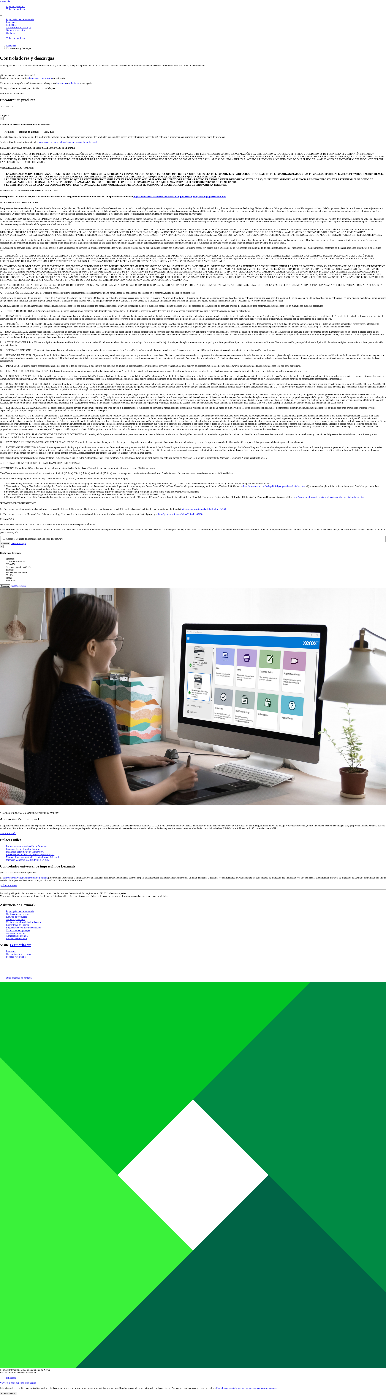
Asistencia (11, 45)
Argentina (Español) (15, 6)
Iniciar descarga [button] (18, 543)
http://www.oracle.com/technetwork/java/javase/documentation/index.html (329, 497)
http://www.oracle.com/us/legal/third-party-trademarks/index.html (274, 486)
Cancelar (5, 543)
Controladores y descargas (18, 914)
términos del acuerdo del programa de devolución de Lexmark (68, 142)
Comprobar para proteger (18, 930)
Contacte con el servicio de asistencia (23, 922)
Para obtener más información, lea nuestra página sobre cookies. (246, 1388)
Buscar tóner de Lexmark (18, 925)
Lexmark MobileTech (16, 938)
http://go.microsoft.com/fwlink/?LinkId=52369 (204, 509)
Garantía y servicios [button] (15, 30)
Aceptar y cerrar (8, 1393)
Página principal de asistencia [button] (20, 19)
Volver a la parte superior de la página (18, 1383)
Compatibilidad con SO (17, 935)
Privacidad (11, 1377)
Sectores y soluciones (16, 956)
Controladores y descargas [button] (18, 27)
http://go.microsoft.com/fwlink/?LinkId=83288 (180, 514)
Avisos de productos (15, 933)
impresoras (34, 78)
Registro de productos (16, 916)
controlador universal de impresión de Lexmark (25, 877)
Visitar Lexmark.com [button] (16, 9)
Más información (8, 833)
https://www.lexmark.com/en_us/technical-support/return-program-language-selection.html (179, 196)
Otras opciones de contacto (19, 978)
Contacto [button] (10, 33)
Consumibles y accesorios (18, 954)
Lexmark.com (20, 945)
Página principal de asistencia (20, 911)
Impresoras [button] (11, 22)
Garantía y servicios (15, 919)
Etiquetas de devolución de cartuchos (23, 927)
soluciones (47, 78)
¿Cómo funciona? (8, 885)
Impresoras (11, 951)
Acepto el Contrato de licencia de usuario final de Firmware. (34, 538)
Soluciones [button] (11, 25)
